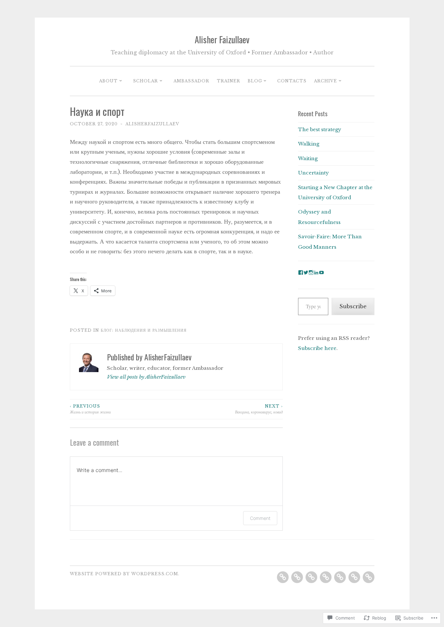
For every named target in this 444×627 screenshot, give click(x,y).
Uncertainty (313, 173)
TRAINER (228, 80)
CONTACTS (292, 80)
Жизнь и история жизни (90, 409)
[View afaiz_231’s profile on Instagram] (311, 272)
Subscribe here (317, 348)
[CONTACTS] (354, 577)
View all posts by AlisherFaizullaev (146, 377)
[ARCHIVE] (368, 577)
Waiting (308, 158)
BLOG (255, 80)
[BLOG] (340, 577)
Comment (260, 518)
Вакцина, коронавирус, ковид (259, 409)
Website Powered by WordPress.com (124, 573)
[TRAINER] (326, 577)
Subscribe (353, 306)
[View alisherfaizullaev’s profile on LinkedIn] (316, 272)
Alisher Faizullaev (222, 39)
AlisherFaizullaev (152, 123)
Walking (308, 144)
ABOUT (108, 80)
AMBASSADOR (191, 80)
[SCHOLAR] (297, 577)
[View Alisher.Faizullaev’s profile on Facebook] (300, 272)
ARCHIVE (325, 80)
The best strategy (319, 129)
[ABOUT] (283, 577)
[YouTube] (321, 272)
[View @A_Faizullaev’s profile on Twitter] (305, 272)
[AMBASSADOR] (311, 577)
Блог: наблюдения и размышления (144, 330)
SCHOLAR (145, 80)
